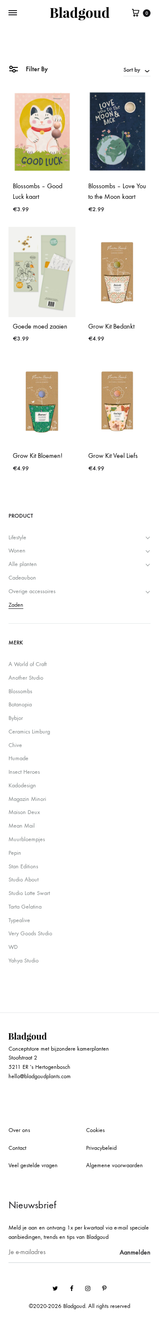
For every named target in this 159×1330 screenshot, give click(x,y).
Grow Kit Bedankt (111, 326)
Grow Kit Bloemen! (37, 456)
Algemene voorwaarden (114, 1165)
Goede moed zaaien (40, 326)
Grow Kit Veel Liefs (113, 456)
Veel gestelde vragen (33, 1165)
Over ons (19, 1130)
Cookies (95, 1130)
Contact (17, 1148)
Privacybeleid (101, 1148)
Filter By (36, 69)
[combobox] (137, 69)
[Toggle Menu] (12, 13)
